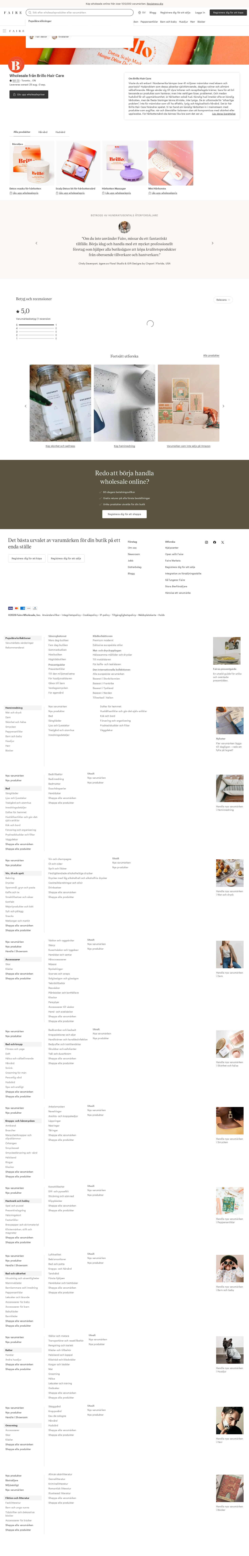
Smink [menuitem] (9, 1067)
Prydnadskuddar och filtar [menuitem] (115, 725)
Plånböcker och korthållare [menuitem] (63, 992)
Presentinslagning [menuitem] (15, 1210)
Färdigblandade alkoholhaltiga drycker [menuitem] (70, 873)
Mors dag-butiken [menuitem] (58, 640)
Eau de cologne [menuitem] (57, 1415)
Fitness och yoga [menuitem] (15, 1048)
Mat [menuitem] (50, 1369)
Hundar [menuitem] (9, 1354)
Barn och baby (168, 21)
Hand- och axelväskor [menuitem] (60, 1011)
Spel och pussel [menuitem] (14, 1205)
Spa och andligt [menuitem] (14, 1086)
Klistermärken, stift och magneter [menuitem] (18, 1231)
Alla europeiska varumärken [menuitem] (108, 673)
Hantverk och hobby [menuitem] (17, 1200)
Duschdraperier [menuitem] (57, 788)
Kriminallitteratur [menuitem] (58, 1483)
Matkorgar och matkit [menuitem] (17, 920)
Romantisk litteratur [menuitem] (59, 1488)
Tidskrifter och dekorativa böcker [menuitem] (20, 1514)
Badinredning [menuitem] (56, 778)
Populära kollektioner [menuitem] (18, 638)
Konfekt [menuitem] (9, 901)
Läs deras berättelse (223, 113)
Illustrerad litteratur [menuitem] (59, 1493)
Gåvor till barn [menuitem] (56, 683)
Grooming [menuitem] (54, 1373)
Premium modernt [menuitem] (103, 640)
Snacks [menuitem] (9, 916)
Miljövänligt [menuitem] (12, 1485)
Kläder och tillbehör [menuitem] (59, 1350)
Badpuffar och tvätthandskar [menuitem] (64, 1044)
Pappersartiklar (149, 21)
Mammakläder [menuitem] (13, 1282)
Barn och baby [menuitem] (13, 736)
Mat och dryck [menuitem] (13, 712)
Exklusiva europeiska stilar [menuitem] (108, 645)
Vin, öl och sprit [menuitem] (14, 873)
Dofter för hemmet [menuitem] (110, 706)
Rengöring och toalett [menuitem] (60, 1345)
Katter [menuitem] (9, 1350)
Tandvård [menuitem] (53, 1273)
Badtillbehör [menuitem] (55, 774)
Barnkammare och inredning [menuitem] (21, 1287)
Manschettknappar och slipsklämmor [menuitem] (18, 1137)
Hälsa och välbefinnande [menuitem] (19, 1058)
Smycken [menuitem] (10, 726)
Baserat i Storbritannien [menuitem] (106, 678)
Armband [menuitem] (10, 1125)
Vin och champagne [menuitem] (59, 859)
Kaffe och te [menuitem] (12, 892)
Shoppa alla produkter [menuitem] (18, 848)
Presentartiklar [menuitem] (56, 668)
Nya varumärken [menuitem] (57, 706)
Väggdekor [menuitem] (106, 730)
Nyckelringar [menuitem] (55, 968)
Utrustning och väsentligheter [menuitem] (22, 1278)
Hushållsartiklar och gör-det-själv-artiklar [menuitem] (123, 711)
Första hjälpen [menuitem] (56, 1278)
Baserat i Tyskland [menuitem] (103, 688)
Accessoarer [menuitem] (12, 959)
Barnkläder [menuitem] (11, 1316)
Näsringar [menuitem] (53, 1125)
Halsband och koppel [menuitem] (60, 1354)
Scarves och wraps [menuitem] (59, 973)
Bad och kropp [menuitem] (14, 1044)
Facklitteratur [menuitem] (13, 1502)
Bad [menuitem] (50, 715)
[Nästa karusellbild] (213, 243)
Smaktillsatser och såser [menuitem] (19, 897)
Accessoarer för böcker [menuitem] (18, 1520)
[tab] (22, 132)
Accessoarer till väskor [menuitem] (61, 1006)
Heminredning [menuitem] (14, 707)
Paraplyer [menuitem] (53, 1002)
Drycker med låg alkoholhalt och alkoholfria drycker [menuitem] (77, 878)
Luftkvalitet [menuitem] (54, 1254)
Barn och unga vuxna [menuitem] (17, 1507)
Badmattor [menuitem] (54, 783)
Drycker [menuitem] (9, 882)
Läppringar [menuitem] (54, 1120)
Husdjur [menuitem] (9, 741)
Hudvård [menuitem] (10, 1082)
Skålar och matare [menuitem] (58, 1335)
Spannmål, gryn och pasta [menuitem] (20, 887)
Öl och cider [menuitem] (55, 863)
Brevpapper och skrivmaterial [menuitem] (22, 1224)
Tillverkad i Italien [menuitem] (103, 697)
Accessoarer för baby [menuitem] (17, 1301)
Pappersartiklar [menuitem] (14, 731)
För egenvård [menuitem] (56, 692)
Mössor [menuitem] (52, 964)
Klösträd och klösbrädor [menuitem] (62, 1359)
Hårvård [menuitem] (9, 1063)
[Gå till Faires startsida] (12, 12)
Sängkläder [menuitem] (54, 720)
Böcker (201, 21)
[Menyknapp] (4, 31)
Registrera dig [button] (155, 3)
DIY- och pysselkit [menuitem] (58, 1191)
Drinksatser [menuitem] (54, 887)
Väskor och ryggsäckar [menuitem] (61, 940)
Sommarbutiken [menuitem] (57, 649)
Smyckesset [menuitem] (12, 1147)
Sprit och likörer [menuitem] (57, 868)
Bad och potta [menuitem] (56, 1263)
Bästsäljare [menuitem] (11, 1480)
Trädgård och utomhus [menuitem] (61, 730)
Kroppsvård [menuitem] (55, 1411)
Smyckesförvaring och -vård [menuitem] (21, 1152)
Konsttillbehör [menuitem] (56, 1186)
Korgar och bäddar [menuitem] (59, 1364)
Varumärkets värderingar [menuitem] (19, 642)
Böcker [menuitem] (9, 750)
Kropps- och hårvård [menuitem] (60, 1268)
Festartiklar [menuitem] (11, 1219)
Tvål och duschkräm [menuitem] (59, 1053)
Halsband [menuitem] (10, 1157)
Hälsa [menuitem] (51, 1378)
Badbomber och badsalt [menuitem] (62, 1029)
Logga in (200, 12)
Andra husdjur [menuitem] (13, 1359)
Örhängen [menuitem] (11, 1143)
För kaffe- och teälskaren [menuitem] (107, 664)
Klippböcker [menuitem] (55, 1200)
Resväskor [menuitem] (54, 987)
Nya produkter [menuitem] (56, 711)
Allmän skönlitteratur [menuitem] (60, 1474)
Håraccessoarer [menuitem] (57, 959)
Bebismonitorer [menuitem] (57, 1259)
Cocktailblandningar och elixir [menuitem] (65, 882)
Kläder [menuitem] (9, 968)
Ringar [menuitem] (9, 1162)
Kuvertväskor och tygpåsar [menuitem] (63, 949)
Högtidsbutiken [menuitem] (57, 659)
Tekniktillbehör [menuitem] (56, 983)
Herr (192, 21)
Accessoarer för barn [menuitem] (17, 1306)
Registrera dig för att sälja (175, 12)
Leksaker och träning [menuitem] (60, 1383)
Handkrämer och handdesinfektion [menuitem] (68, 1039)
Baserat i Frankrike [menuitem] (103, 683)
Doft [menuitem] (7, 1053)
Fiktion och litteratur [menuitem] (17, 1497)
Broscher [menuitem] (10, 1130)
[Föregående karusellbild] (36, 243)
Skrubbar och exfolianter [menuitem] (62, 1048)
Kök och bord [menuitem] (107, 715)
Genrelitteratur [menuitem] (56, 1478)
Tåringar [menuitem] (53, 1130)
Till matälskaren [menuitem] (102, 659)
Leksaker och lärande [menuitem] (17, 1297)
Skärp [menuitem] (51, 945)
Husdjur (183, 21)
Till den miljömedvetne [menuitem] (61, 673)
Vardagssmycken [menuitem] (58, 687)
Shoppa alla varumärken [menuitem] (19, 844)
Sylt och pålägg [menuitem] (14, 911)
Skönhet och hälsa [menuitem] (15, 722)
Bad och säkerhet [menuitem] (15, 1273)
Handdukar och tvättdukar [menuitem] (63, 1282)
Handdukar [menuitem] (54, 793)
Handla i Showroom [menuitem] (16, 951)
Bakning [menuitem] (10, 878)
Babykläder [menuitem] (11, 1311)
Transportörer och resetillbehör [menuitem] (66, 1340)
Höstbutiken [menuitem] (55, 654)
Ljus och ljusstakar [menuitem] (58, 725)
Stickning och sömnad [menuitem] (61, 1196)
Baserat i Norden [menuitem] (102, 692)
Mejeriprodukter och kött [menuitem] (19, 906)
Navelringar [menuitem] (55, 1111)
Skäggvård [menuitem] (54, 1406)
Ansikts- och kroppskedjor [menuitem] (63, 1116)
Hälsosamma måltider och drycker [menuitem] (112, 654)
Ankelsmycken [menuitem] (56, 1106)
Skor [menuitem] (8, 964)
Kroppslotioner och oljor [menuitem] (62, 1034)
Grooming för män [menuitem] (15, 1072)
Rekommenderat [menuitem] (14, 647)
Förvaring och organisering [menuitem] (115, 720)
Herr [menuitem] (7, 745)
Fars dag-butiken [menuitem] (58, 645)
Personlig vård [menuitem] (13, 1077)
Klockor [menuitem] (52, 997)
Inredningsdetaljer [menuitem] (58, 734)
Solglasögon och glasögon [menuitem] (63, 978)
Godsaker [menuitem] (53, 1388)
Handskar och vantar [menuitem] (60, 954)
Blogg (153, 12)
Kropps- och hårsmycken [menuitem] (20, 1120)
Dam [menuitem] (8, 717)
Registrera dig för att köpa (228, 12)
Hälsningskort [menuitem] (13, 1215)
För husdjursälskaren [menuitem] (60, 678)
